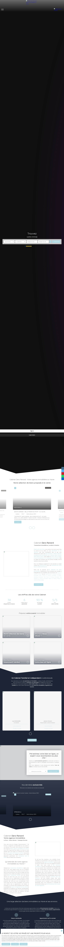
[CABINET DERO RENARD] (58, 9)
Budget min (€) (31, 241)
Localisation (19, 241)
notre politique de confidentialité (52, 940)
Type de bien (8, 241)
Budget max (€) (42, 241)
